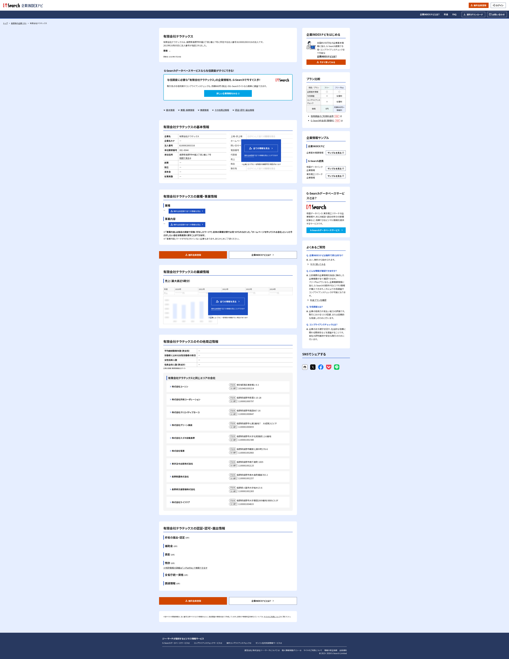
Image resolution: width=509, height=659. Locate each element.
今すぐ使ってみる (327, 62)
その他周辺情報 (222, 110)
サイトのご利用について (272, 616)
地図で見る (185, 158)
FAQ (454, 14)
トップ (5, 23)
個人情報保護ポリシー (291, 650)
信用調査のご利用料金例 (326, 116)
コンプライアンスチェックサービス (208, 643)
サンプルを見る (336, 152)
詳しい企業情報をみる (228, 93)
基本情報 (170, 110)
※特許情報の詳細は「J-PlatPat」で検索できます (185, 567)
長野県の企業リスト (19, 23)
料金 (446, 14)
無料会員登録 (480, 5)
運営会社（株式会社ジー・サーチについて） (262, 650)
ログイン (500, 5)
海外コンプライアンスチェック (238, 643)
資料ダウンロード (475, 14)
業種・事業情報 (187, 110)
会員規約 (343, 650)
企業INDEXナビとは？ (430, 14)
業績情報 (204, 110)
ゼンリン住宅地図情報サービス (269, 643)
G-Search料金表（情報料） (327, 120)
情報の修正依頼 (330, 650)
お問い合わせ (498, 14)
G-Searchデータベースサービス (325, 230)
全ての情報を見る (259, 148)
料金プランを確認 (318, 300)
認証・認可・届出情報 (244, 110)
